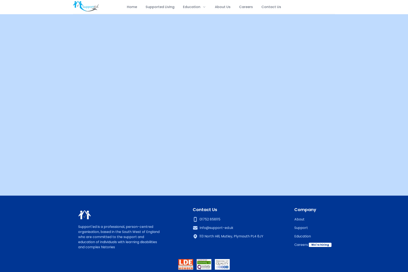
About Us (223, 6)
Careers (246, 6)
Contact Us (271, 6)
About (299, 219)
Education (302, 236)
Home (132, 6)
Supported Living (160, 6)
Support (301, 227)
